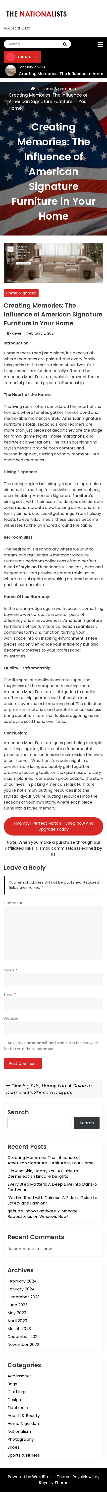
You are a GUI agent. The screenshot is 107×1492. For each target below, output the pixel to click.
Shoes (13, 1447)
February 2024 (22, 1281)
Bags (12, 1384)
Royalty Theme (53, 1483)
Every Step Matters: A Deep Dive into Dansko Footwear (52, 1187)
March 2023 (19, 1329)
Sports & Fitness (23, 1455)
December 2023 (23, 1297)
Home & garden (21, 293)
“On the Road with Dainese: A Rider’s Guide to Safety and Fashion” (52, 1200)
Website (11, 1018)
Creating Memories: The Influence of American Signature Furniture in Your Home (50, 1160)
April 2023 (17, 1321)
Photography (20, 1439)
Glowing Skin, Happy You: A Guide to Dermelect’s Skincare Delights (42, 1173)
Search (18, 1112)
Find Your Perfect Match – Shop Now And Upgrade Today (54, 826)
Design (14, 1400)
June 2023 (17, 1305)
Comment (14, 902)
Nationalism (19, 1431)
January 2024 (21, 1289)
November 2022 (23, 1344)
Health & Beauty (23, 1415)
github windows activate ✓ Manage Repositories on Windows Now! (42, 1213)
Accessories (19, 1376)
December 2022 (23, 1336)
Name (10, 970)
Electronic (17, 1408)
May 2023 (16, 1313)
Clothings (16, 1392)
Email (10, 994)
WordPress (43, 1477)
